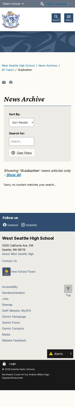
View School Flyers (23, 271)
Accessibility (10, 287)
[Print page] (11, 82)
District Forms (11, 322)
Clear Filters (24, 153)
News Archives (47, 65)
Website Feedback (14, 340)
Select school (11, 3)
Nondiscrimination (13, 293)
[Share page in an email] (4, 82)
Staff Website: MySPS (16, 310)
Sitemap (7, 304)
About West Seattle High (18, 254)
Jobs (5, 298)
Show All (13, 175)
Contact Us (9, 261)
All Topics (8, 69)
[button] (23, 4)
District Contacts (13, 328)
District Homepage (14, 316)
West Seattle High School (18, 65)
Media (6, 334)
